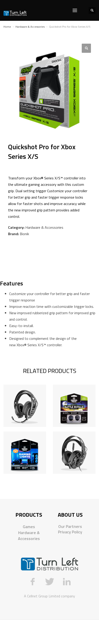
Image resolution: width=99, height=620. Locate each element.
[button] (86, 48)
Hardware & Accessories (44, 227)
